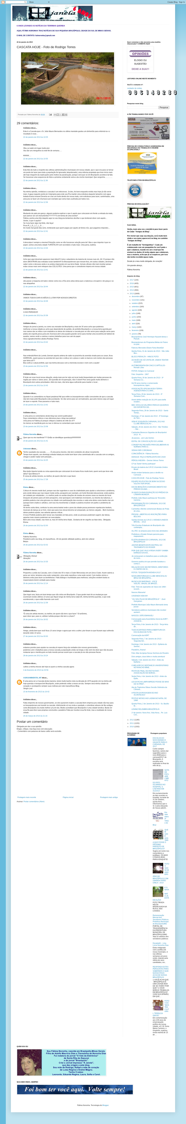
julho (134, 313)
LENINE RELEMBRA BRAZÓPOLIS (145, 709)
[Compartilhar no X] (60, 114)
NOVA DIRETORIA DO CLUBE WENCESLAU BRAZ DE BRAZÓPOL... (149, 577)
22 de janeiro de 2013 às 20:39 (35, 315)
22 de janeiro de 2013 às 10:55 (35, 159)
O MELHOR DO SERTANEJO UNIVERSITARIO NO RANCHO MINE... (150, 666)
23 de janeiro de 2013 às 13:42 (35, 405)
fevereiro (135, 330)
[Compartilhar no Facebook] (63, 114)
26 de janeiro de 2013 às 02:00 (35, 526)
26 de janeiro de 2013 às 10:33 (35, 562)
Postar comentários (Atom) (34, 802)
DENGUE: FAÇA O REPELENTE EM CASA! (149, 457)
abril (134, 324)
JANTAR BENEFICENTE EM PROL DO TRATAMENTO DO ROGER (147, 546)
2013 (132, 294)
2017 (132, 280)
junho (134, 317)
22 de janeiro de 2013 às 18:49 (35, 301)
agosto (135, 310)
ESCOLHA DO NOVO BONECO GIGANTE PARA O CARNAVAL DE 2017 (160, 742)
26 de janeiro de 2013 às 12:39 (35, 603)
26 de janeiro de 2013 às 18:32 (35, 619)
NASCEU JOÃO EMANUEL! (142, 616)
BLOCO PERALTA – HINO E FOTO (145, 357)
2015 (132, 287)
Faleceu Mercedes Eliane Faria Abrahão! (148, 348)
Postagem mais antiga (109, 797)
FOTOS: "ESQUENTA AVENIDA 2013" (146, 572)
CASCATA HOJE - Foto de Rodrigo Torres (148, 478)
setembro (136, 307)
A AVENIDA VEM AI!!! (140, 596)
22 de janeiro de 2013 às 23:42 (35, 342)
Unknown (27, 449)
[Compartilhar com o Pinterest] (66, 114)
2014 (132, 290)
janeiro (135, 334)
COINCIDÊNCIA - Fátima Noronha (145, 454)
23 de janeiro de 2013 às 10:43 (35, 385)
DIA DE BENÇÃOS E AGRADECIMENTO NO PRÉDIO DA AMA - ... (149, 488)
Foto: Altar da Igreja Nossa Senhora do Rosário (150, 653)
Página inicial (68, 797)
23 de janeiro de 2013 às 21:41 (35, 441)
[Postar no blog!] (57, 114)
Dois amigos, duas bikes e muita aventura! (148, 657)
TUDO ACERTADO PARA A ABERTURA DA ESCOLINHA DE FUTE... (148, 631)
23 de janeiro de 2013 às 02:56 (35, 366)
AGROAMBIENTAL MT (32, 678)
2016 (132, 283)
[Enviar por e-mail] (55, 114)
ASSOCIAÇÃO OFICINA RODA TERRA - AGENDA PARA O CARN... (147, 390)
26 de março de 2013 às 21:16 (35, 716)
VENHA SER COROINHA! (142, 450)
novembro (136, 300)
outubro (135, 303)
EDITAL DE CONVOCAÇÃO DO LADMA (147, 441)
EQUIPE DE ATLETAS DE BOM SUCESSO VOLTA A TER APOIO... (148, 482)
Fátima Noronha (29, 434)
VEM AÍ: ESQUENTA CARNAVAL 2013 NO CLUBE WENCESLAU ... (148, 423)
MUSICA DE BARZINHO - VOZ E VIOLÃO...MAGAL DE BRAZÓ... (145, 582)
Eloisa (25, 487)
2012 (132, 720)
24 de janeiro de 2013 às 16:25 (35, 460)
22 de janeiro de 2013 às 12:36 (35, 202)
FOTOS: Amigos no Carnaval (143, 371)
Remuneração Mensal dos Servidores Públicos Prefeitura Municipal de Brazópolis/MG (161, 919)
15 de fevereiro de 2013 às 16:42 (36, 692)
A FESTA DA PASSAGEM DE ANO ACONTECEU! (145, 694)
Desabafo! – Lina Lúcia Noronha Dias (161, 944)
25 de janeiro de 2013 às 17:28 (35, 479)
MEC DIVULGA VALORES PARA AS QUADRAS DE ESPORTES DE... (150, 406)
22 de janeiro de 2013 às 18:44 (35, 287)
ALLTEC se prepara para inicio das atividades (150, 531)
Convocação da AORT (140, 635)
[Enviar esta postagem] (50, 114)
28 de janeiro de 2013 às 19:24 (35, 656)
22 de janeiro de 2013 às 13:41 (35, 270)
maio (134, 320)
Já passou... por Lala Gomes (143, 438)
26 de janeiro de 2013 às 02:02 (35, 545)
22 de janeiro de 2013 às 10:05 (35, 137)
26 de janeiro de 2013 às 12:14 (35, 583)
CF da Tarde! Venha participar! (143, 464)
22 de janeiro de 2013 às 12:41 (35, 231)
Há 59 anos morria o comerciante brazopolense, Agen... (145, 384)
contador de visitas (134, 88)
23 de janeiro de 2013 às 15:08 (35, 427)
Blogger (105, 1105)
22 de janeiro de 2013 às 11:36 (35, 180)
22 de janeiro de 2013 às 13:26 (35, 248)
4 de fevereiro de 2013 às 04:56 (35, 670)
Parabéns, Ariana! (139, 650)
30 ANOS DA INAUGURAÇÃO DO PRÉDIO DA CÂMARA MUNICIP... (150, 493)
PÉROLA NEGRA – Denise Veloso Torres (148, 460)
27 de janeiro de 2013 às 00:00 (35, 636)
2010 (132, 727)
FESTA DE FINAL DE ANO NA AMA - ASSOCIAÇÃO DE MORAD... (146, 672)
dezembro (136, 296)
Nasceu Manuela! (138, 592)
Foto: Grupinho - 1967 (140, 374)
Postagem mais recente (26, 797)
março (134, 327)
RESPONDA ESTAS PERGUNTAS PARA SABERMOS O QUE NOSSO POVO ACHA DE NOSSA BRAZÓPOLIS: (161, 972)
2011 (132, 723)
